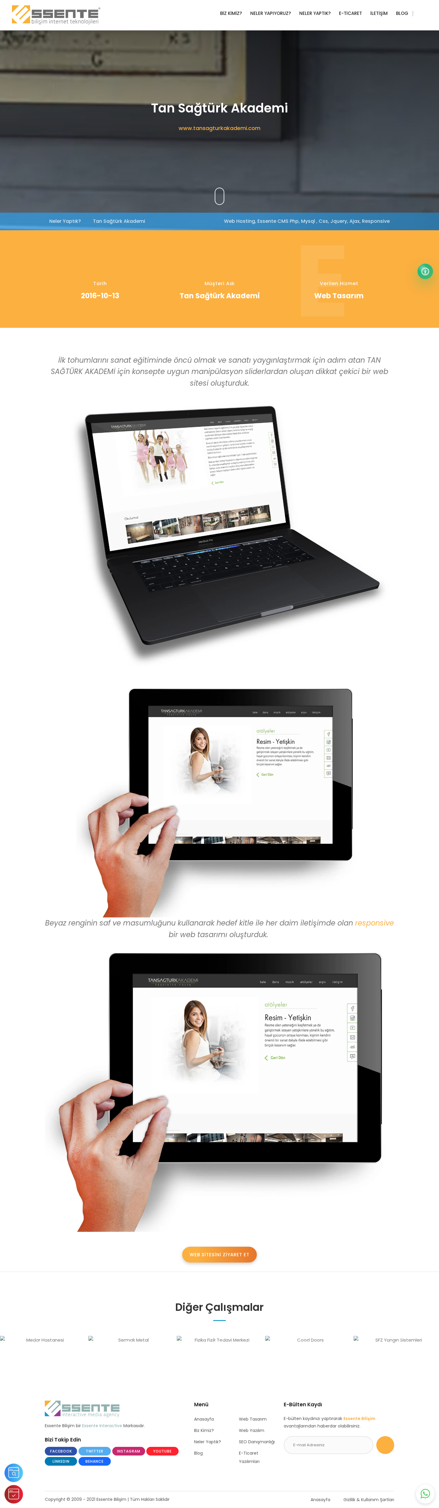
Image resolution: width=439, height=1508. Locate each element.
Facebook (61, 1451)
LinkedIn (61, 1461)
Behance (94, 1461)
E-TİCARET (350, 13)
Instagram (128, 1451)
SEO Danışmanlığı (257, 1442)
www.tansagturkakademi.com (219, 128)
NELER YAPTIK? (315, 13)
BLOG (402, 13)
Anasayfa (204, 1419)
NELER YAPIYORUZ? (270, 13)
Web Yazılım (251, 1430)
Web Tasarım (253, 1419)
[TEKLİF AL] (13, 1494)
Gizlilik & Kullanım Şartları (368, 1500)
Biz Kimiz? (204, 1430)
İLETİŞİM (379, 13)
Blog (198, 1453)
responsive (374, 923)
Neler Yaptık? (207, 1442)
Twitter (94, 1451)
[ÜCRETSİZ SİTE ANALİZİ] (13, 1473)
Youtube (162, 1451)
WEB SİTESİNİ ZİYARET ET (219, 1254)
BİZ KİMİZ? (231, 13)
